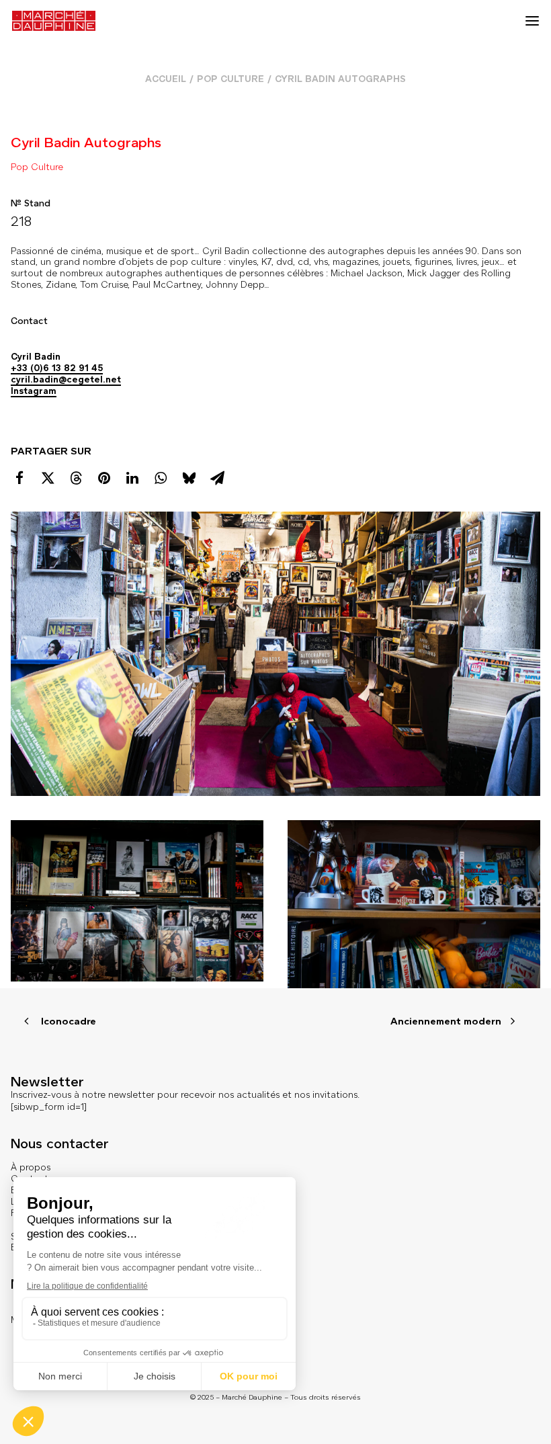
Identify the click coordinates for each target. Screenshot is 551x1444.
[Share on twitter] (47, 478)
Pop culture (230, 79)
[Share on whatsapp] (160, 478)
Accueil (165, 79)
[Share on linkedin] (132, 478)
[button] (532, 21)
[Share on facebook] (19, 478)
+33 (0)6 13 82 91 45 (57, 368)
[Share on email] (217, 478)
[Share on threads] (75, 478)
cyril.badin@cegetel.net (66, 379)
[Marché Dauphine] (53, 21)
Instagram (33, 391)
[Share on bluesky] (188, 478)
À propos (30, 1167)
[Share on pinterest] (104, 478)
